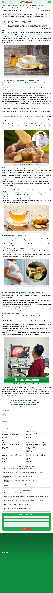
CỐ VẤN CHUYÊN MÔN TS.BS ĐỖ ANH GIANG (19, 21)
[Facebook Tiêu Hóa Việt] (39, 545)
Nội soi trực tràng (6, 568)
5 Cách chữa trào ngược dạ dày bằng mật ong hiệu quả (23, 404)
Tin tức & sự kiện (40, 563)
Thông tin (38, 558)
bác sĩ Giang (46, 393)
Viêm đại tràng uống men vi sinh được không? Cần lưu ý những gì (16, 455)
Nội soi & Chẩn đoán (24, 560)
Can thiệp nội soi (23, 563)
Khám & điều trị (23, 558)
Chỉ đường (31, 541)
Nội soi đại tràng (6, 566)
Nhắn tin (24, 541)
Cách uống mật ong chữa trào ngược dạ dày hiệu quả (23, 406)
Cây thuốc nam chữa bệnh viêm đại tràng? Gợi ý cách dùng (24, 402)
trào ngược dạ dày (11, 32)
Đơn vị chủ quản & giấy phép (8, 573)
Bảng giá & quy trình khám (25, 568)
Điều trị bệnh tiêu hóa (12, 5)
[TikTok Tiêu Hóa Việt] (43, 545)
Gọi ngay (18, 541)
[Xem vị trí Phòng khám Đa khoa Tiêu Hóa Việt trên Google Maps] (43, 539)
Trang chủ (4, 5)
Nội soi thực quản (6, 563)
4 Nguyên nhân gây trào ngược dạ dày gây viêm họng (23, 400)
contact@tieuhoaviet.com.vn (23, 547)
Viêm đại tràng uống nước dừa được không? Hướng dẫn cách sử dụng (40, 455)
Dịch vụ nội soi (6, 558)
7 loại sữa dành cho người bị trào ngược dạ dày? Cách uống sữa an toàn (16, 433)
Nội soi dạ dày (6, 560)
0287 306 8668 (21, 544)
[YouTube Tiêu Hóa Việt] (47, 545)
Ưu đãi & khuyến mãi (41, 560)
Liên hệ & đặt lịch (40, 566)
